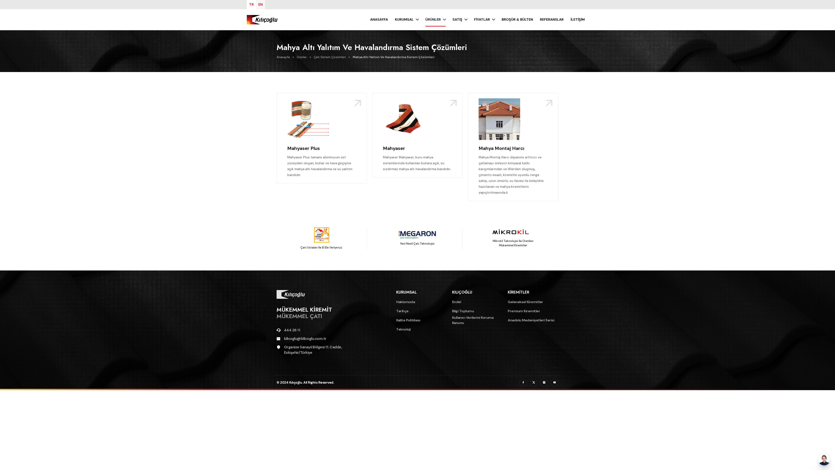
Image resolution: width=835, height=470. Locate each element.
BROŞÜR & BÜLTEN (517, 19)
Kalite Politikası (408, 320)
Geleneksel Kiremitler (525, 302)
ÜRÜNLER (433, 19)
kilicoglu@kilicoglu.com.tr (305, 338)
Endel (456, 302)
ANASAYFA (379, 19)
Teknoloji (403, 329)
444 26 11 (292, 330)
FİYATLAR (482, 19)
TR (251, 4)
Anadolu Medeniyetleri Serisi (531, 320)
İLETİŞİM (578, 19)
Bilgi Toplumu (463, 311)
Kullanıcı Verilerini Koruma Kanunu (473, 320)
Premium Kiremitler (524, 311)
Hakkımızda (405, 302)
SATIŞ (457, 19)
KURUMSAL (404, 19)
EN (260, 4)
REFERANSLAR (552, 19)
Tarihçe (402, 311)
